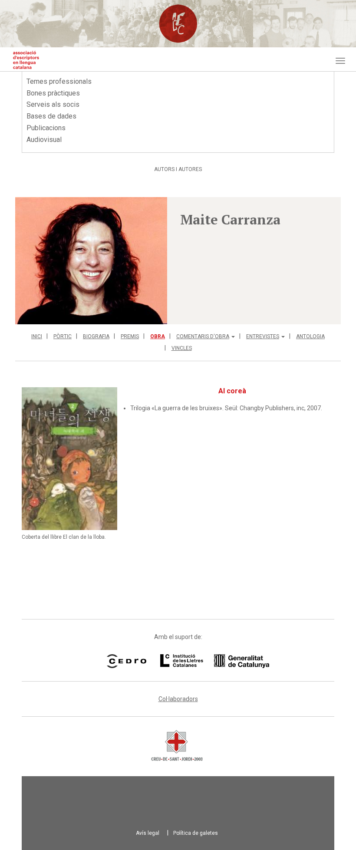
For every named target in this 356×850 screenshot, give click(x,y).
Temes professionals (59, 81)
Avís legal (147, 833)
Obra (157, 336)
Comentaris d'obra (202, 336)
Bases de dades (51, 116)
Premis (130, 336)
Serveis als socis (52, 104)
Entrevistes (262, 336)
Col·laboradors (178, 698)
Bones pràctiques (53, 93)
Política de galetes (195, 833)
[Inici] (26, 60)
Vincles (181, 348)
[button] (91, 260)
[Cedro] (126, 661)
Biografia (96, 336)
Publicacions (46, 128)
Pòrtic (62, 336)
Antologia (310, 336)
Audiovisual (44, 139)
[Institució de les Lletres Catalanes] (203, 661)
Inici (36, 336)
